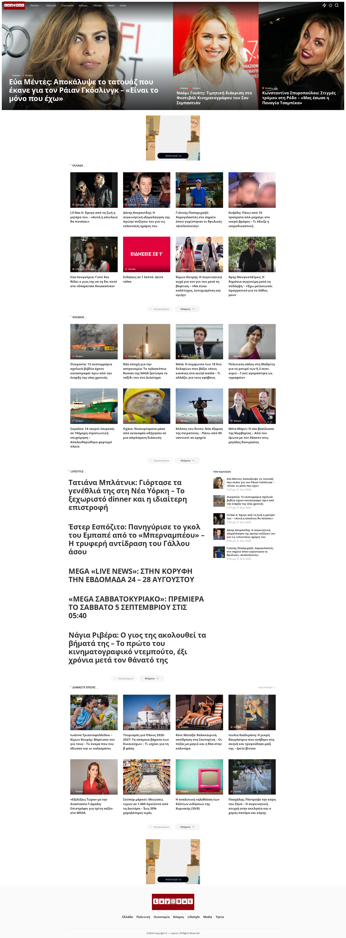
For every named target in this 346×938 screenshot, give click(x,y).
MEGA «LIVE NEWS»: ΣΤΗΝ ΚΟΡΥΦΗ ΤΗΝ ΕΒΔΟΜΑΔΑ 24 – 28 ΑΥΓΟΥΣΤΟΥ (131, 575)
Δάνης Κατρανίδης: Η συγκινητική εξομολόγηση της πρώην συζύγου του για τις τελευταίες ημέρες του (146, 219)
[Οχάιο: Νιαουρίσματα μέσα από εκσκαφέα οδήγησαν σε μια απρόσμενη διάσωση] (146, 406)
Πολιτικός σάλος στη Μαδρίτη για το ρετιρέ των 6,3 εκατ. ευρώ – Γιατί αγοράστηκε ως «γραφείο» (252, 371)
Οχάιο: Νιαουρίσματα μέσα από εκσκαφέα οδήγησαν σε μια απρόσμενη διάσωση (144, 433)
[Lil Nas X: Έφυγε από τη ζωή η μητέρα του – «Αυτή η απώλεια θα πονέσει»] (94, 190)
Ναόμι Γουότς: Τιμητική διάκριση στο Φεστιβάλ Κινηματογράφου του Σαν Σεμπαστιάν (214, 97)
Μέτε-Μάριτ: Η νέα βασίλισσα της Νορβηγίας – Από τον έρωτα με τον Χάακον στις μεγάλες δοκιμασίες (251, 435)
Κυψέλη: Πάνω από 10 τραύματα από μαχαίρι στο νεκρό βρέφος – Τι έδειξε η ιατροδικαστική (249, 219)
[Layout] (14, 5)
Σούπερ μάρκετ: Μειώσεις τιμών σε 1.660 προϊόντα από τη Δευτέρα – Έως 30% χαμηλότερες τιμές (145, 806)
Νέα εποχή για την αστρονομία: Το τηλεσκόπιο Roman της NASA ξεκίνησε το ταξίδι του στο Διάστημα (145, 371)
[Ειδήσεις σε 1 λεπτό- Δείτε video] (146, 254)
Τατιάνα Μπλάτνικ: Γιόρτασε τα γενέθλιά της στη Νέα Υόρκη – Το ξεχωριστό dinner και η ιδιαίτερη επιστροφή (127, 494)
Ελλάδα (29, 75)
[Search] (336, 5)
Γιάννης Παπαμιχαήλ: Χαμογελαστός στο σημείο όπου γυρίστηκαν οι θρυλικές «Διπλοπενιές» (199, 219)
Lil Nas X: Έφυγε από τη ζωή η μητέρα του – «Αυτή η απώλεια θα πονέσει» (93, 217)
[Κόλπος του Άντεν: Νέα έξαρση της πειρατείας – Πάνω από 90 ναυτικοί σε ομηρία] (199, 406)
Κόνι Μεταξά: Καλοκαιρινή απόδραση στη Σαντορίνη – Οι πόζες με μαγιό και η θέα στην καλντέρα (199, 741)
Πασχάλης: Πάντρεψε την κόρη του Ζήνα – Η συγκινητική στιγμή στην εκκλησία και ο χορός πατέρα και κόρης (252, 806)
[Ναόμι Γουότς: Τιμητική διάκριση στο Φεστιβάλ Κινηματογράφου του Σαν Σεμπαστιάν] (216, 56)
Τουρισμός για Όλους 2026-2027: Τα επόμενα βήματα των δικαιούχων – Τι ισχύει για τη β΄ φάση (146, 741)
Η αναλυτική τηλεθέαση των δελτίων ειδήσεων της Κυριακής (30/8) (197, 803)
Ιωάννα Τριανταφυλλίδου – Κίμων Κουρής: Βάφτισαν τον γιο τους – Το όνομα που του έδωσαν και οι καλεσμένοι (92, 741)
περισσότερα (265, 687)
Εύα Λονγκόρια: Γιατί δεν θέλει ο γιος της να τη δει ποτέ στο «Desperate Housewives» (93, 281)
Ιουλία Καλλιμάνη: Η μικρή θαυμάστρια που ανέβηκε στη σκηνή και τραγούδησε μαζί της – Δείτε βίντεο (251, 741)
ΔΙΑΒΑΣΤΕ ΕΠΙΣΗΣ (84, 687)
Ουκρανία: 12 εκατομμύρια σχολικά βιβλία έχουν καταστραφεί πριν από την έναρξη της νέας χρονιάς (91, 371)
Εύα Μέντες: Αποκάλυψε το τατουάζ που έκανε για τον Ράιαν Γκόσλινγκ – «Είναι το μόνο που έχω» (83, 90)
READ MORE (156, 106)
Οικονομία (146, 727)
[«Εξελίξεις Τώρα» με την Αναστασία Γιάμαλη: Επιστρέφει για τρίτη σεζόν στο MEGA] (94, 777)
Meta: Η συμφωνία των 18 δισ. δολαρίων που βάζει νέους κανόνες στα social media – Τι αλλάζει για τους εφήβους (199, 371)
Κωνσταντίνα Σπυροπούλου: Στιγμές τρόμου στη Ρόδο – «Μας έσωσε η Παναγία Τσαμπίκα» (299, 97)
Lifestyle (16, 75)
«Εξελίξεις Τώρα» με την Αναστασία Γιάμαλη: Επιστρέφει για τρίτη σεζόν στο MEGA (91, 806)
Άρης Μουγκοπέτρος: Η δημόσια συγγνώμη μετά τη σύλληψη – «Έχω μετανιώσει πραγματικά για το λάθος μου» (250, 286)
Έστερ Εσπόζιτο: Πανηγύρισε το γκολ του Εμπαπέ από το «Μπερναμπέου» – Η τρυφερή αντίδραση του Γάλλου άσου (136, 539)
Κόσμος (79, 356)
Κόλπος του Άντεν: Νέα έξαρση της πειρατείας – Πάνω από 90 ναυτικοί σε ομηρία (199, 433)
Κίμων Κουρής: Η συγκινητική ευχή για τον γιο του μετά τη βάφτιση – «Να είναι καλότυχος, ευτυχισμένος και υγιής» (199, 286)
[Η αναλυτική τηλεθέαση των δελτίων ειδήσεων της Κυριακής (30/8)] (199, 777)
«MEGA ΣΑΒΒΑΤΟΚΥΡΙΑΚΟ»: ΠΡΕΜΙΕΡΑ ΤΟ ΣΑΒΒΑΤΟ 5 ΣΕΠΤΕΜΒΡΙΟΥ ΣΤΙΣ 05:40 (136, 607)
